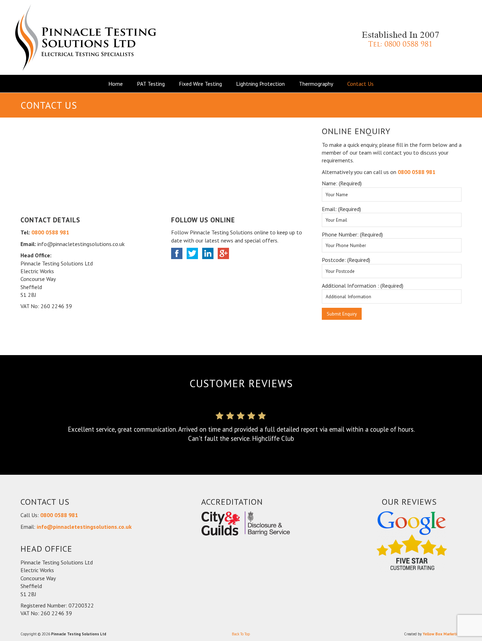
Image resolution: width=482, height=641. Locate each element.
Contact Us (360, 83)
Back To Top (241, 633)
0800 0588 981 (50, 232)
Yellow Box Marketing (442, 633)
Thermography (316, 83)
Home (115, 83)
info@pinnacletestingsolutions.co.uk (84, 526)
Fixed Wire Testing (200, 83)
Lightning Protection (260, 83)
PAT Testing (151, 83)
